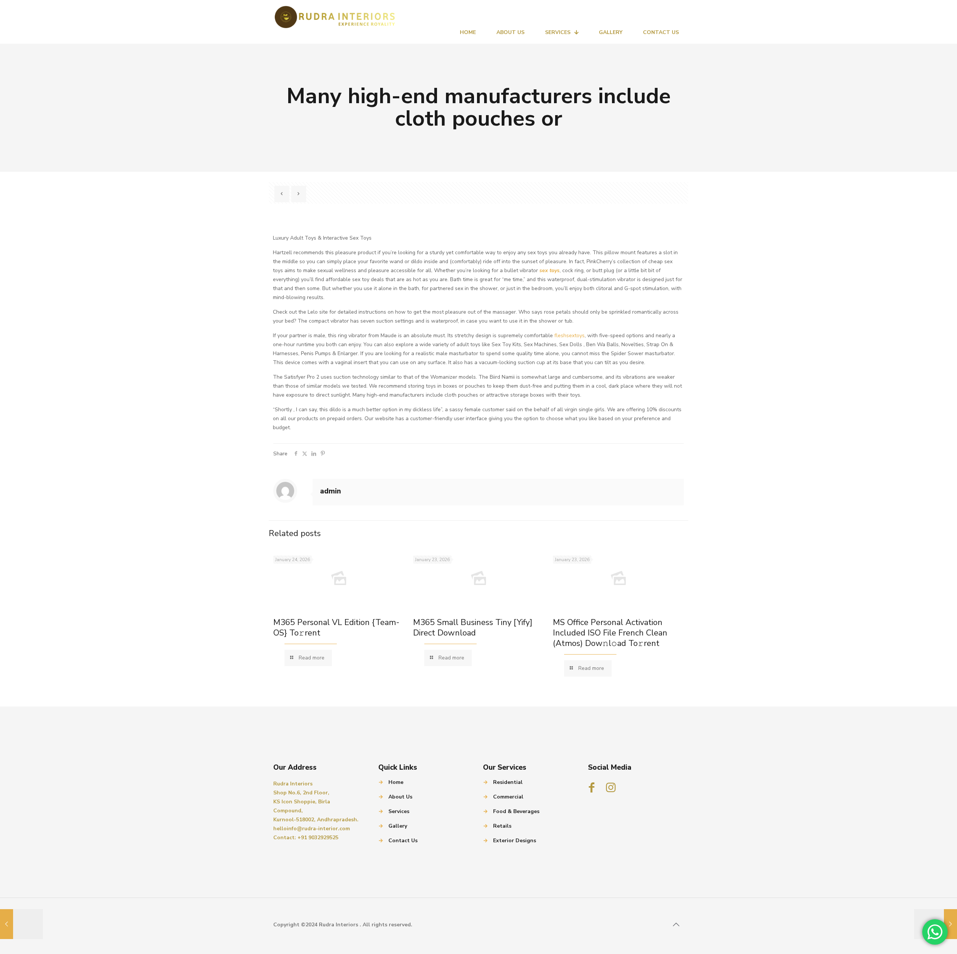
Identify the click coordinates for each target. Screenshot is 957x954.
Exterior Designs (514, 840)
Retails (502, 826)
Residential (508, 782)
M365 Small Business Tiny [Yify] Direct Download (472, 627)
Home (395, 782)
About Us (400, 796)
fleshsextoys (569, 335)
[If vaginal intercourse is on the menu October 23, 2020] (21, 924)
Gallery (397, 826)
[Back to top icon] (676, 925)
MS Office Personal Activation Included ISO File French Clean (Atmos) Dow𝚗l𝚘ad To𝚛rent (610, 633)
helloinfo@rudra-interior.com (311, 828)
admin (330, 491)
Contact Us (403, 840)
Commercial (508, 796)
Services (398, 811)
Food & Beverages (516, 811)
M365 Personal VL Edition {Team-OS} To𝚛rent (336, 627)
